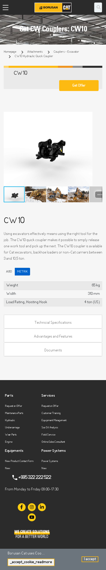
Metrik (22, 272)
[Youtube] (32, 517)
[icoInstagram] (32, 507)
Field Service (48, 435)
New (7, 468)
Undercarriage (12, 428)
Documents (53, 350)
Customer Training (51, 413)
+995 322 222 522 (34, 477)
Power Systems (49, 461)
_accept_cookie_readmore (31, 562)
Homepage (10, 52)
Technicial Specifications (53, 322)
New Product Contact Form (19, 461)
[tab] (53, 321)
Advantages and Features (53, 336)
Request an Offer (13, 406)
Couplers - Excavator (66, 52)
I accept (90, 559)
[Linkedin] (42, 507)
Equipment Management (54, 420)
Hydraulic (10, 420)
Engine (8, 442)
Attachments (35, 52)
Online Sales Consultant (53, 442)
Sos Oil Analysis (49, 428)
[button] (98, 116)
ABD (9, 272)
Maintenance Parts (14, 413)
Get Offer (78, 85)
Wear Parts (11, 435)
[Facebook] (22, 507)
